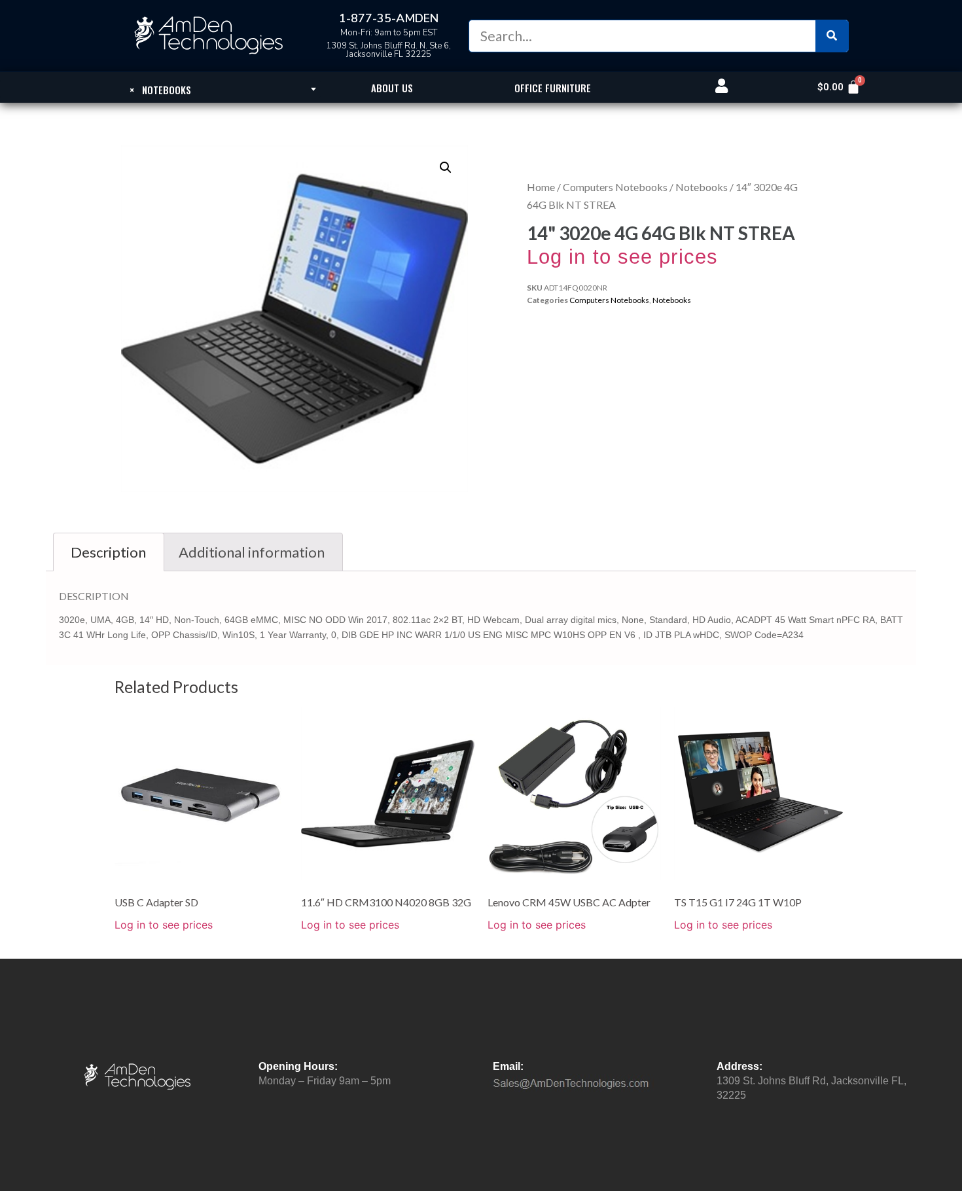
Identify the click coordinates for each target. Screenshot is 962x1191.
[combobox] (160, 89)
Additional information (252, 552)
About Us (392, 87)
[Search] (831, 36)
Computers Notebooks (615, 187)
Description (108, 552)
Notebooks (701, 187)
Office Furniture (552, 87)
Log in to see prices (622, 256)
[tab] (108, 552)
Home (541, 187)
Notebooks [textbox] (160, 89)
